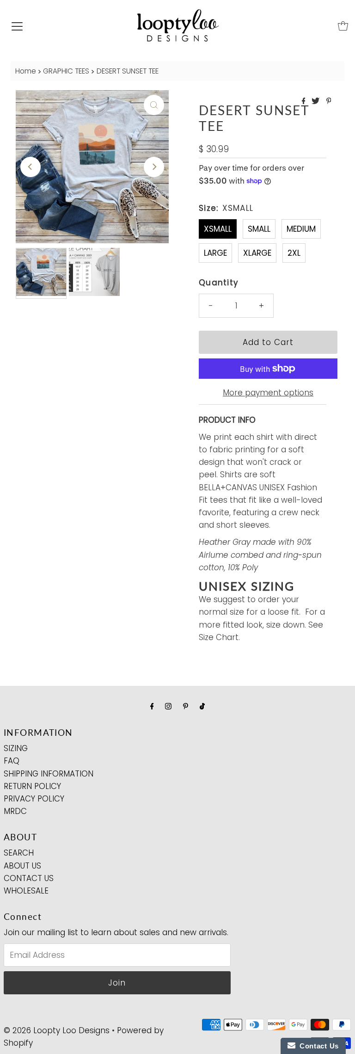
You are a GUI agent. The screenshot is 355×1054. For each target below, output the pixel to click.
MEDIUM (301, 228)
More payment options (268, 392)
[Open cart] (343, 26)
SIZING (16, 748)
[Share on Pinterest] (328, 101)
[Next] (154, 167)
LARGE (215, 253)
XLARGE (257, 253)
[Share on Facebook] (304, 101)
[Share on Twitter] (316, 101)
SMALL (259, 228)
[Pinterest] (185, 706)
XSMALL (218, 228)
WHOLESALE (26, 890)
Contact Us (317, 1046)
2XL (294, 253)
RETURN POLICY (32, 786)
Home (25, 71)
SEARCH (19, 852)
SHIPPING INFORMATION (48, 773)
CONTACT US (29, 878)
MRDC (15, 811)
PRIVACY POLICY (34, 798)
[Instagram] (168, 706)
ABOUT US (22, 865)
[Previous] (30, 167)
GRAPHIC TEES (66, 71)
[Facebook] (152, 706)
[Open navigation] (17, 25)
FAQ (11, 760)
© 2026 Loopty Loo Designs (57, 1030)
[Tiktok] (202, 706)
